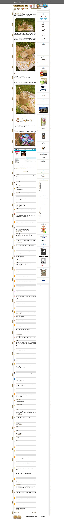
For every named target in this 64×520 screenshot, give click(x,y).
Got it (49, 1)
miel (16, 168)
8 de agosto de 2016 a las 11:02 (19, 242)
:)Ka (16, 226)
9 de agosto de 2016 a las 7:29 (18, 317)
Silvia (39, 516)
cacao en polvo (24, 167)
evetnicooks (17, 233)
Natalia (16, 187)
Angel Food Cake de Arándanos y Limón (43, 203)
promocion (21, 168)
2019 (39, 186)
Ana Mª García (17, 315)
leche (31, 167)
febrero (40, 211)
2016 (39, 189)
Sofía (16, 440)
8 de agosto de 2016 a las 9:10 (18, 206)
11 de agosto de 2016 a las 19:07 (19, 402)
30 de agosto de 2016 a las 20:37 (19, 489)
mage (16, 358)
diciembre (40, 190)
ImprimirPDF (17, 167)
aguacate (22, 167)
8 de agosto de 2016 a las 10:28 (19, 231)
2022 (39, 183)
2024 (39, 181)
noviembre (40, 191)
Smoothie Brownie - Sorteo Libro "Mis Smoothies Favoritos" (22, 12)
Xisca (16, 416)
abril (39, 209)
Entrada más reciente (16, 512)
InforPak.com (43, 516)
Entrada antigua (34, 512)
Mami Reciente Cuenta (18, 466)
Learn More (46, 1)
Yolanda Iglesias (17, 174)
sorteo (25, 168)
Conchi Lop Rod (17, 409)
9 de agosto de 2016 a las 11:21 (19, 334)
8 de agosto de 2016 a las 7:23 (18, 185)
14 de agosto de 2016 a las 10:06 (19, 424)
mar (16, 301)
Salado (26, 5)
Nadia (16, 426)
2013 (39, 215)
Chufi (16, 262)
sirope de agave (23, 168)
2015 (39, 213)
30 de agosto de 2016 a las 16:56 (19, 482)
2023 (39, 182)
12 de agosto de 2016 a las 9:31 (19, 414)
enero (39, 212)
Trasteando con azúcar (18, 399)
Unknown (17, 202)
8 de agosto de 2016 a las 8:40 (18, 190)
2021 (39, 184)
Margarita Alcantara (18, 484)
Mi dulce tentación (27, 516)
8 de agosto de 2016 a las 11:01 (19, 237)
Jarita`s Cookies (17, 192)
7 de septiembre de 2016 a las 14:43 (19, 509)
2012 (39, 216)
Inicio (15, 5)
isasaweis (30, 167)
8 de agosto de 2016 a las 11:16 (19, 260)
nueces (17, 168)
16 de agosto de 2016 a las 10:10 (19, 434)
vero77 (16, 436)
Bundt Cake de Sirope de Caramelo (43, 195)
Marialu (16, 319)
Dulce (22, 5)
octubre (40, 192)
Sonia (16, 340)
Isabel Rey (17, 353)
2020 (39, 185)
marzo (40, 210)
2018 (39, 187)
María (16, 208)
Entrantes (18, 6)
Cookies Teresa (17, 181)
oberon (19, 168)
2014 (39, 214)
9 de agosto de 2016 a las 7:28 (18, 313)
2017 (39, 188)
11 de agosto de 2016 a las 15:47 (19, 397)
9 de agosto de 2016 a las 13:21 (19, 338)
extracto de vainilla (27, 167)
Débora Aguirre (17, 336)
